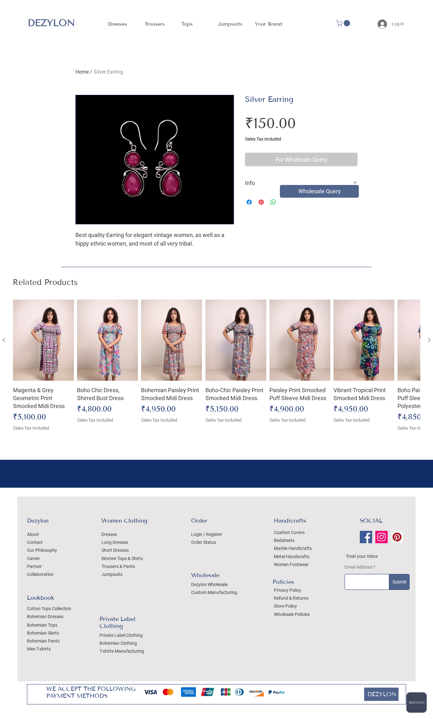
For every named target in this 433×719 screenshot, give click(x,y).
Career (33, 558)
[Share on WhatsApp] (273, 202)
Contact (35, 542)
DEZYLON (51, 23)
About (33, 534)
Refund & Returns (291, 598)
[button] (268, 24)
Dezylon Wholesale (209, 584)
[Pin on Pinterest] (261, 202)
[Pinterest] (397, 537)
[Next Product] (429, 340)
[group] (216, 369)
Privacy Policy (287, 590)
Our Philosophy (42, 550)
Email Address (358, 567)
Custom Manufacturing (214, 592)
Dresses (109, 534)
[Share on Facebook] (249, 202)
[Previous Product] (4, 340)
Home (82, 72)
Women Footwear (291, 564)
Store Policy (285, 606)
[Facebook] (366, 537)
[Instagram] (381, 537)
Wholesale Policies (292, 614)
